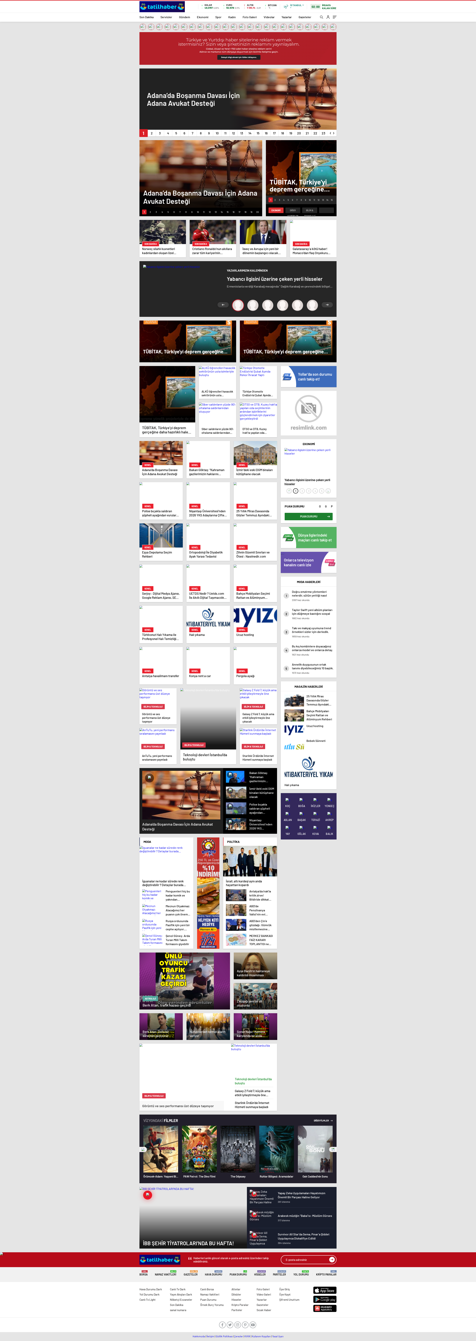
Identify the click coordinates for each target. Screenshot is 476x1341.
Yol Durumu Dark (149, 1294)
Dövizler (236, 1294)
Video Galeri (264, 1294)
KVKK (247, 1336)
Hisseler (260, 1273)
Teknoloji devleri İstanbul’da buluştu (253, 1081)
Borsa (143, 1273)
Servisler (166, 17)
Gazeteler (305, 17)
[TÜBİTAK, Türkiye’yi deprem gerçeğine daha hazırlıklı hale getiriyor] (167, 394)
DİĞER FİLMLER (321, 1120)
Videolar (269, 17)
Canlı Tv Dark (178, 1289)
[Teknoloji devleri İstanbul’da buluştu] (254, 1059)
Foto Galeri (250, 17)
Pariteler (279, 1273)
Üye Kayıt (285, 1294)
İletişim (210, 1336)
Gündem (184, 17)
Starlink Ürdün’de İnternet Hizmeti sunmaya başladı (252, 1105)
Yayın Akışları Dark (181, 1294)
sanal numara (178, 1310)
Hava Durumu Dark (150, 1289)
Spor (218, 17)
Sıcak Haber (264, 1310)
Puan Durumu (238, 1273)
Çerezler (238, 1336)
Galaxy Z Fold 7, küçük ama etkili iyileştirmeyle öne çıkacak (252, 1093)
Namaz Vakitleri (165, 1273)
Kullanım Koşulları (261, 1336)
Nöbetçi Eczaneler (181, 1299)
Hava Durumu (213, 1273)
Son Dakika (146, 17)
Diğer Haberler (292, 211)
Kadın (232, 17)
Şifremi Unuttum (289, 1299)
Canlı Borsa (207, 1289)
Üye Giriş (284, 1289)
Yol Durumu (301, 1273)
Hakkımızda (199, 1336)
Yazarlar (287, 17)
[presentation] (330, 132)
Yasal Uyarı (278, 1336)
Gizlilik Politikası (224, 1336)
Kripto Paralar (326, 1273)
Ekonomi (202, 17)
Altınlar (235, 1289)
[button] (143, 133)
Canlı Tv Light (147, 1299)
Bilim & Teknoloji (309, 211)
